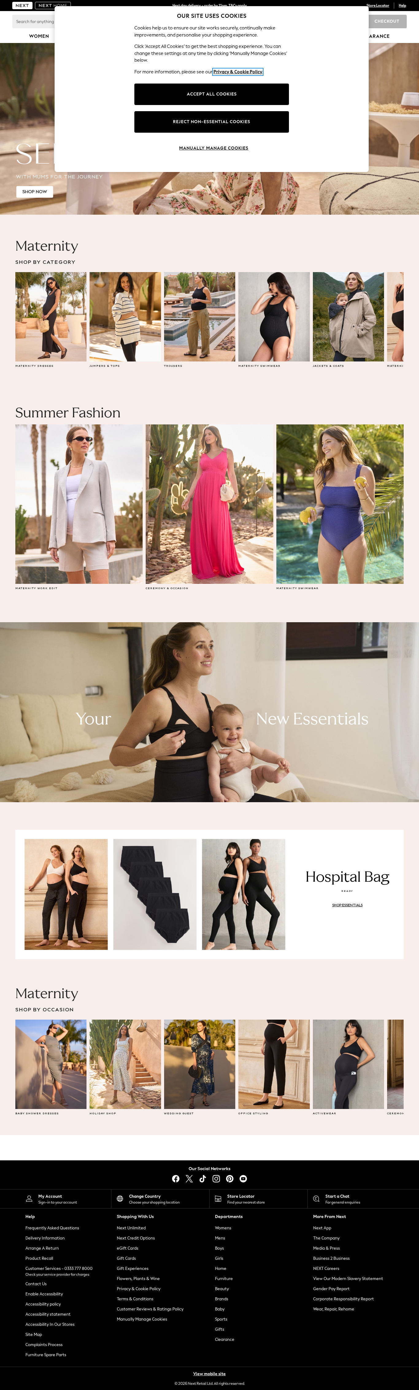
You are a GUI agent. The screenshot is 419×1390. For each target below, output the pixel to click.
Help (402, 5)
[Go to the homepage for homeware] (53, 5)
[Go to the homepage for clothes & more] (22, 5)
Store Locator (378, 5)
